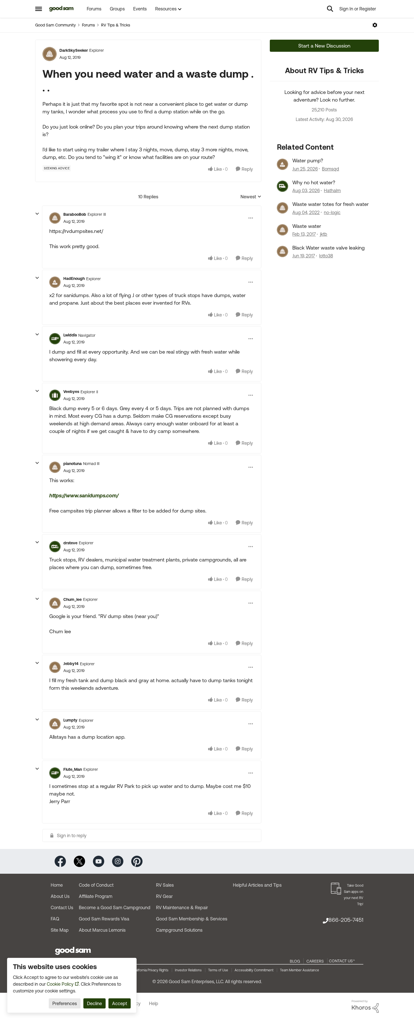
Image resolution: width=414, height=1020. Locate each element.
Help (153, 1003)
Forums (88, 25)
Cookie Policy (60, 984)
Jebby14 (71, 663)
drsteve (70, 543)
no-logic (332, 212)
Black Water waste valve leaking (328, 248)
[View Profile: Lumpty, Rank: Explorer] (55, 723)
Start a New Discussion (324, 46)
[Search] (330, 8)
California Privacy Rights (150, 970)
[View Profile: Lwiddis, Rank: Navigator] (55, 338)
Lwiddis (70, 335)
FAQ (55, 918)
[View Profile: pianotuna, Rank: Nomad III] (55, 467)
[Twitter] (79, 861)
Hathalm (332, 190)
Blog (295, 961)
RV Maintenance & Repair (182, 907)
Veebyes (71, 391)
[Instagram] (117, 861)
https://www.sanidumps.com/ (84, 495)
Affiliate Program (95, 896)
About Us (60, 896)
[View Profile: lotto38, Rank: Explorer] (282, 251)
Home (57, 885)
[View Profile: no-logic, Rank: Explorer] (282, 208)
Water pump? (307, 160)
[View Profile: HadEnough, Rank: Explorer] (55, 282)
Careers (315, 961)
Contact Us (62, 907)
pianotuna (72, 463)
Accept (119, 1003)
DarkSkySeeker (73, 50)
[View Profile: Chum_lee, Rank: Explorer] (55, 603)
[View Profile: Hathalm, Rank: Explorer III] (282, 186)
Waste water (306, 226)
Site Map (60, 930)
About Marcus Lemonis (102, 930)
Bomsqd (330, 168)
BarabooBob (74, 214)
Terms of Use (218, 970)
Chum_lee (72, 599)
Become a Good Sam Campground (114, 907)
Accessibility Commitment (254, 970)
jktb (323, 234)
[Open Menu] (375, 25)
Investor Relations (188, 970)
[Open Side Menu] (38, 9)
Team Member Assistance (299, 970)
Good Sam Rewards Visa (104, 918)
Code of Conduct (96, 885)
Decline (94, 1003)
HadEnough (74, 278)
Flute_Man (72, 769)
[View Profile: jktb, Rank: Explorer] (282, 229)
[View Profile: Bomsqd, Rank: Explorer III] (282, 164)
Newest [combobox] (251, 197)
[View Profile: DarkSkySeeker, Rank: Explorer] (50, 54)
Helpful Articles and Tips (257, 885)
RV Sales (165, 885)
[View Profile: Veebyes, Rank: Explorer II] (55, 395)
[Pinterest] (137, 861)
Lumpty (70, 720)
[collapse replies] (37, 213)
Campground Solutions (179, 930)
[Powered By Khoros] (365, 1006)
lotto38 (326, 255)
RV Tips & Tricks (115, 25)
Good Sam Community (55, 25)
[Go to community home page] (61, 9)
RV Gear (164, 896)
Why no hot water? (313, 182)
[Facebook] (60, 861)
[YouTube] (98, 861)
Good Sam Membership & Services (191, 918)
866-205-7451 (345, 919)
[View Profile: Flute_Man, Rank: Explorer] (55, 773)
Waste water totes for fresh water (330, 204)
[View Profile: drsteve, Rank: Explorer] (55, 546)
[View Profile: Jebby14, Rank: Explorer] (55, 667)
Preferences (64, 1003)
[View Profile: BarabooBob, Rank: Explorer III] (55, 218)
